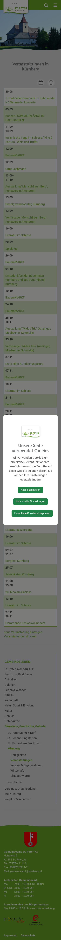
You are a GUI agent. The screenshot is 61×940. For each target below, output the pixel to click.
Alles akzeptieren (30, 489)
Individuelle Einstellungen (30, 501)
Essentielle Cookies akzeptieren (32, 513)
